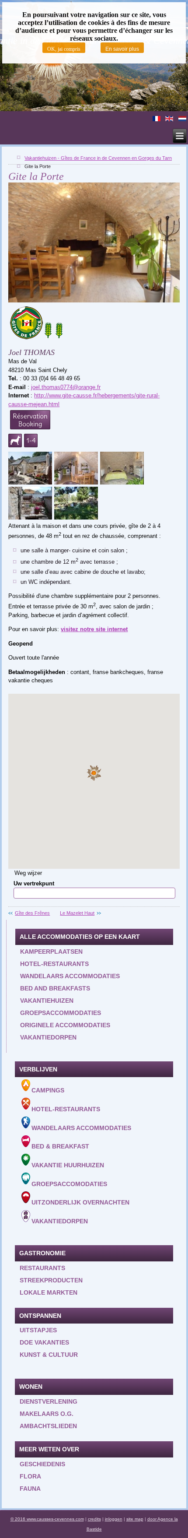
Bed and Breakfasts (55, 988)
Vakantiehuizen (46, 1000)
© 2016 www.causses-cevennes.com (47, 1519)
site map (134, 1519)
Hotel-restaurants (54, 963)
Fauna (30, 1488)
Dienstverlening (48, 1401)
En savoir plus (122, 49)
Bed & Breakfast (60, 1146)
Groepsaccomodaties (69, 1183)
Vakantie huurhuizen (67, 1165)
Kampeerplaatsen (51, 951)
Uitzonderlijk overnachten (80, 1202)
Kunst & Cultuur (49, 1354)
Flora (30, 1476)
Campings (47, 1090)
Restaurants (42, 1267)
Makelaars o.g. (46, 1413)
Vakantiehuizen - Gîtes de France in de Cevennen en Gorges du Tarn (98, 158)
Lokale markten (48, 1292)
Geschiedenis (42, 1464)
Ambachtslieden (48, 1425)
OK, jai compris (63, 49)
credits (94, 1519)
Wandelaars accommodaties (70, 976)
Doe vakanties (44, 1342)
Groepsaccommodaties (60, 1012)
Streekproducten (51, 1280)
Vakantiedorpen (48, 1037)
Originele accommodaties (65, 1025)
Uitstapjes (38, 1330)
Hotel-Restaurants (65, 1109)
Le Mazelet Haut (77, 913)
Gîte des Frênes (32, 913)
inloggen (113, 1519)
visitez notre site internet (94, 629)
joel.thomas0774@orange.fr (66, 387)
